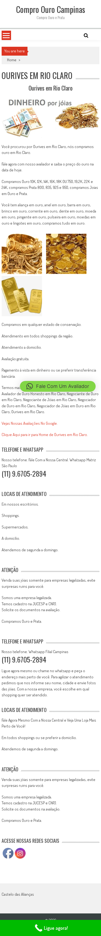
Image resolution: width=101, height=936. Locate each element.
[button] (58, 386)
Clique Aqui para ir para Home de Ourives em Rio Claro (44, 434)
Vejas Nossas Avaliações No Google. (30, 423)
